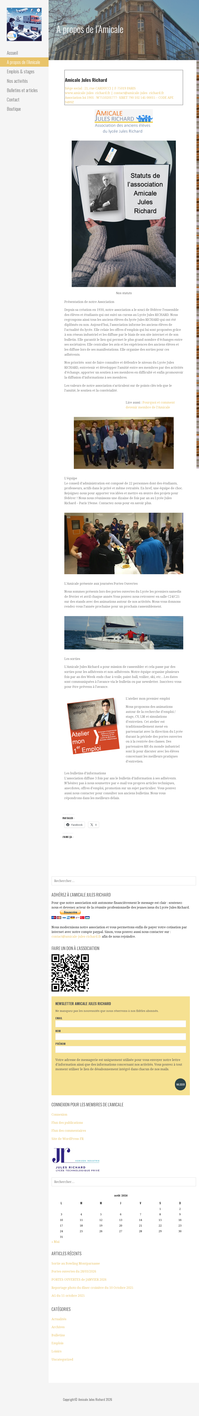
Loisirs (56, 1351)
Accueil (12, 52)
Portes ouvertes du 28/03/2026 (73, 1271)
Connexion (59, 1114)
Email (58, 1018)
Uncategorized (62, 1359)
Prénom (60, 1044)
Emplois (57, 1343)
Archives (58, 1327)
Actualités (58, 1319)
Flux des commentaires (68, 1130)
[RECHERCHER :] (123, 880)
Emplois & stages (20, 71)
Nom (58, 1031)
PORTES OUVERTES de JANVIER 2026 (78, 1279)
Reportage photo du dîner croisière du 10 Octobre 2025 (92, 1288)
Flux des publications (67, 1123)
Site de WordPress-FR (67, 1139)
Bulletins (58, 1335)
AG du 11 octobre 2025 (68, 1296)
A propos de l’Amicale (23, 61)
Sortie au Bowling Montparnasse (75, 1263)
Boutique (14, 108)
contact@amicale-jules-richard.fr (76, 936)
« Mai (55, 1242)
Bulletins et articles (22, 89)
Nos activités (17, 80)
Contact (13, 99)
